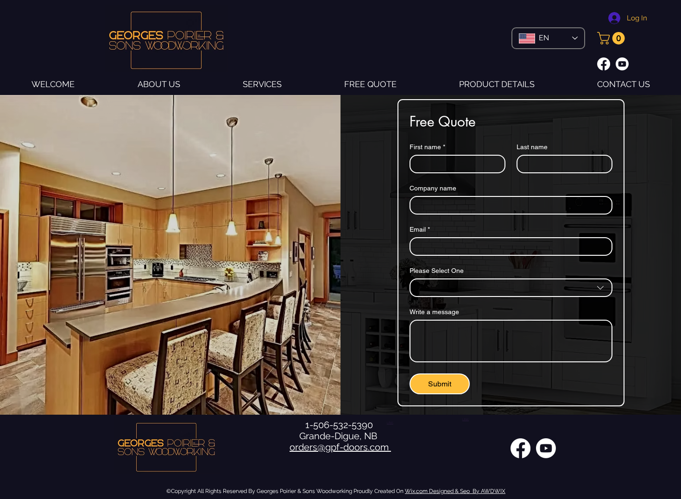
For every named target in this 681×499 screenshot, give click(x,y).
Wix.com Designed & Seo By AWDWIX (455, 491)
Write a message (434, 312)
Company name (433, 188)
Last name (532, 147)
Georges (267, 491)
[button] (612, 38)
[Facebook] (603, 63)
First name (427, 147)
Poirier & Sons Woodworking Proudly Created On (341, 491)
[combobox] (511, 287)
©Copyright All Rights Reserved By (211, 491)
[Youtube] (622, 63)
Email (420, 229)
